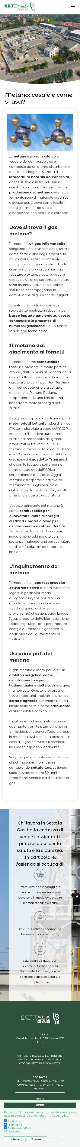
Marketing (15, 1124)
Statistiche (14, 1121)
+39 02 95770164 (50, 1080)
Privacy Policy (58, 1115)
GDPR (40, 1105)
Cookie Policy (36, 1115)
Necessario (14, 1131)
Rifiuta (14, 1139)
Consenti (36, 1139)
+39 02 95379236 (29, 1080)
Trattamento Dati (19, 1128)
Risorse (40, 1098)
